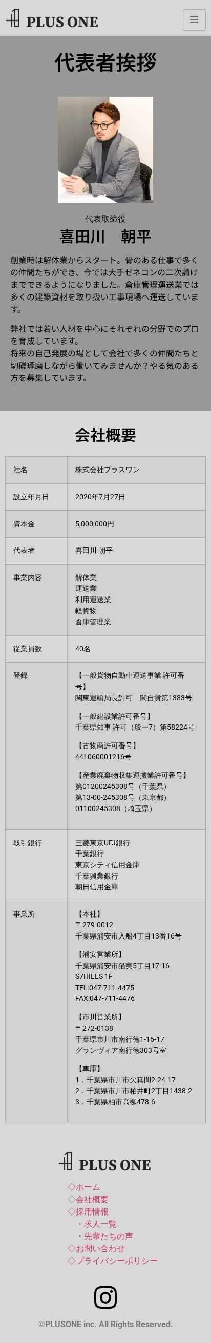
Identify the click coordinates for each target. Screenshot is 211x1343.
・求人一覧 (96, 1224)
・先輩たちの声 (104, 1236)
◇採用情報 (88, 1212)
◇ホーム (84, 1187)
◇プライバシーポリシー (113, 1261)
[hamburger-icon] (194, 20)
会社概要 (92, 1199)
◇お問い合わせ (96, 1248)
